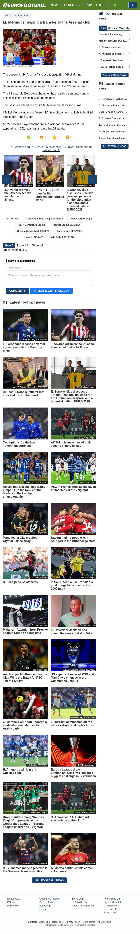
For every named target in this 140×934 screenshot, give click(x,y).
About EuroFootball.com (51, 922)
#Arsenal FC (57, 146)
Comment (16, 290)
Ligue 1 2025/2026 (33, 237)
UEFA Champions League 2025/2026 (45, 218)
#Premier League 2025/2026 (29, 146)
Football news (21, 15)
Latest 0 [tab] (22, 245)
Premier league (47, 902)
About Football (105, 922)
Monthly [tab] (124, 28)
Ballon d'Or (13, 905)
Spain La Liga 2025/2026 (69, 231)
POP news (13, 902)
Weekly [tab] (112, 28)
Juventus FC (110, 912)
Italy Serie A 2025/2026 (63, 237)
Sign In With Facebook (53, 290)
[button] (72, 5)
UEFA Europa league (81, 218)
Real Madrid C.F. (112, 898)
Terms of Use (88, 922)
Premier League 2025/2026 (67, 225)
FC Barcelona (111, 905)
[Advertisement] (77, 47)
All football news (49, 880)
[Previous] (6, 179)
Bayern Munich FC (113, 902)
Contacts (32, 922)
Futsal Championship (82, 905)
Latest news (13, 898)
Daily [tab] (103, 28)
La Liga (43, 909)
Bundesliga (45, 905)
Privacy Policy (73, 922)
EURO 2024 (12, 218)
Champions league (49, 898)
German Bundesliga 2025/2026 (33, 231)
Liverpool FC (110, 909)
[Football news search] (115, 5)
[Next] (92, 179)
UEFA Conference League (31, 225)
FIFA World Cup (79, 902)
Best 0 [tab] (9, 245)
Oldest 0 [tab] (37, 245)
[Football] (7, 15)
